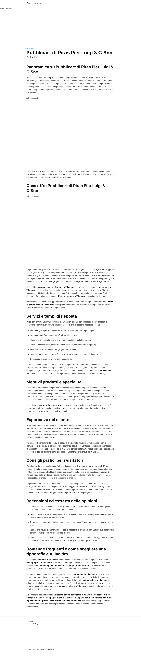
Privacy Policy (32, 624)
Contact (30, 626)
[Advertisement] (70, 26)
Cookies (30, 621)
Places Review (34, 3)
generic (29, 48)
